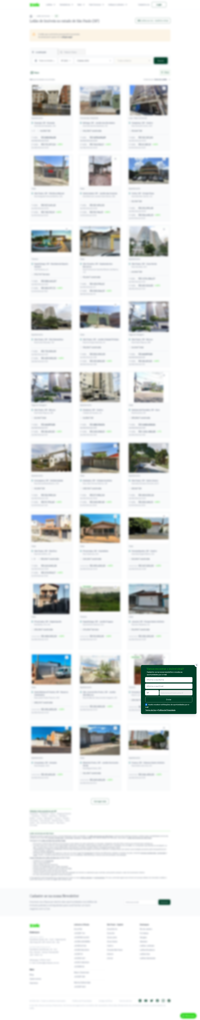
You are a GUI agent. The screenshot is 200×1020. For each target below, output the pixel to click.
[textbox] (176, 693)
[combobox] (175, 692)
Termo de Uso (150, 710)
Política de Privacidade (166, 710)
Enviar (168, 699)
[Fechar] (196, 665)
